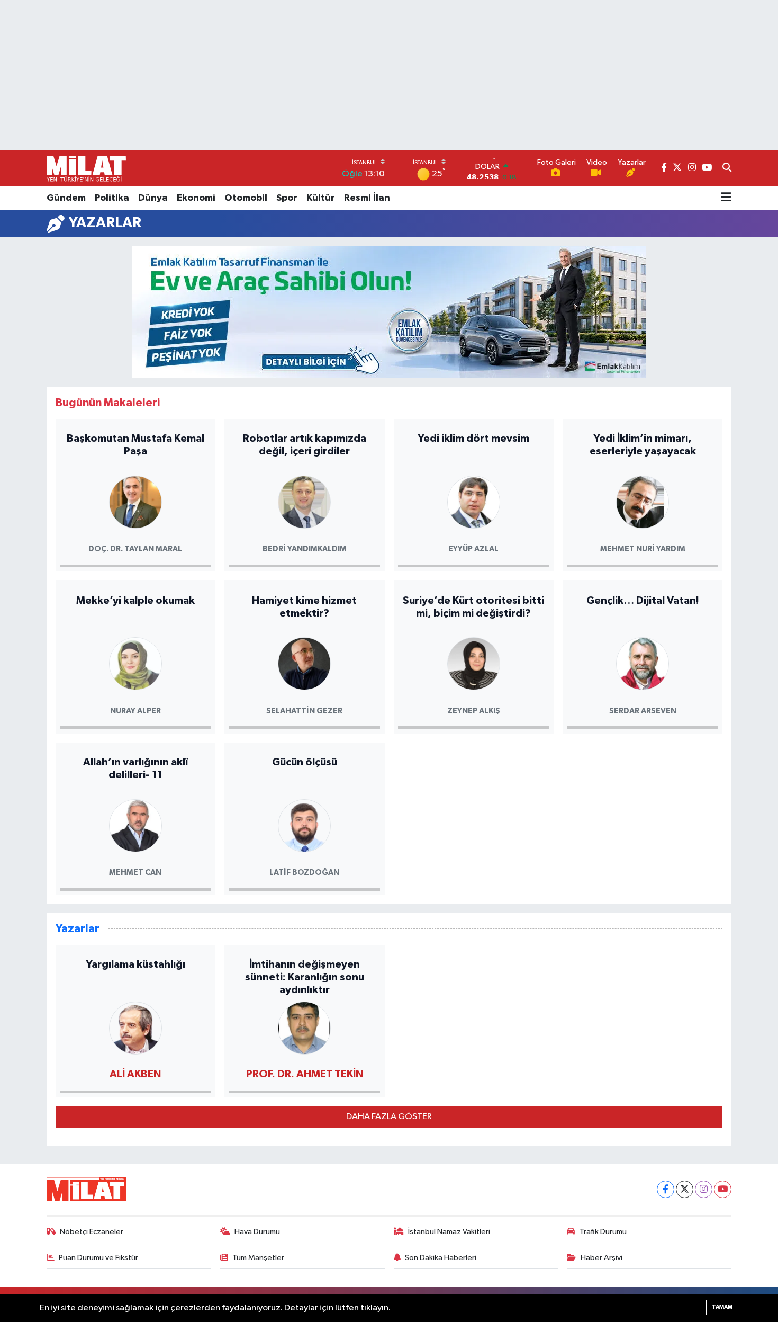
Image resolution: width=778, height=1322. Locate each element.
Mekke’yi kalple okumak (135, 600)
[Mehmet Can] (135, 824)
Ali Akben (135, 1074)
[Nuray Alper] (135, 662)
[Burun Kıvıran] (389, 311)
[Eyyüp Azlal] (473, 501)
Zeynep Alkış (473, 711)
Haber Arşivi (601, 1258)
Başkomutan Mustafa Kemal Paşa (135, 445)
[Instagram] (703, 1189)
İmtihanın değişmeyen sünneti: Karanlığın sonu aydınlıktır (304, 977)
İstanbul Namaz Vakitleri (449, 1232)
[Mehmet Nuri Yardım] (642, 501)
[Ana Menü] (726, 198)
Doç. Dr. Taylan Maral (135, 549)
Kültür (320, 198)
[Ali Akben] (135, 1027)
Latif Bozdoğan (304, 873)
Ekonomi (196, 198)
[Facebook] (665, 1189)
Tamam (722, 1307)
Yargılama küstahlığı (135, 964)
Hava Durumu (257, 1232)
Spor (286, 198)
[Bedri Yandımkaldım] (304, 501)
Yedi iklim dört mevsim (473, 438)
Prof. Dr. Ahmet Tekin (304, 1074)
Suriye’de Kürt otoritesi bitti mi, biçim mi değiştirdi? (473, 607)
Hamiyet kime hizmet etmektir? (304, 607)
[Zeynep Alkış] (473, 662)
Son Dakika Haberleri (440, 1258)
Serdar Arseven (642, 711)
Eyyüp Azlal (473, 549)
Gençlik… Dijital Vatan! (642, 600)
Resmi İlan (367, 198)
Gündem (66, 198)
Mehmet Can (135, 873)
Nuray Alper (135, 711)
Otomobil (245, 198)
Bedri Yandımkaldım (305, 549)
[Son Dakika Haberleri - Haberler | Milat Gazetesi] (86, 168)
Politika (112, 198)
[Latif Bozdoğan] (304, 824)
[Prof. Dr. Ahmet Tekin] (304, 1027)
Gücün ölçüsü (304, 762)
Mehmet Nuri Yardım (642, 549)
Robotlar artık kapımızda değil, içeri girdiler (304, 445)
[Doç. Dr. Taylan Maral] (135, 501)
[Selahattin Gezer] (304, 662)
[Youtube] (722, 1189)
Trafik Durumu (603, 1232)
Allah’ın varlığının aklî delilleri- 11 (135, 768)
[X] (684, 1189)
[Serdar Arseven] (642, 662)
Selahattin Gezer (304, 711)
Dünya (153, 198)
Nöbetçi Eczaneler (91, 1232)
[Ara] (726, 168)
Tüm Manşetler (258, 1258)
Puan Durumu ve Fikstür (98, 1258)
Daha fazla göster (389, 1116)
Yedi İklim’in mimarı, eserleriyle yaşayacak (643, 445)
